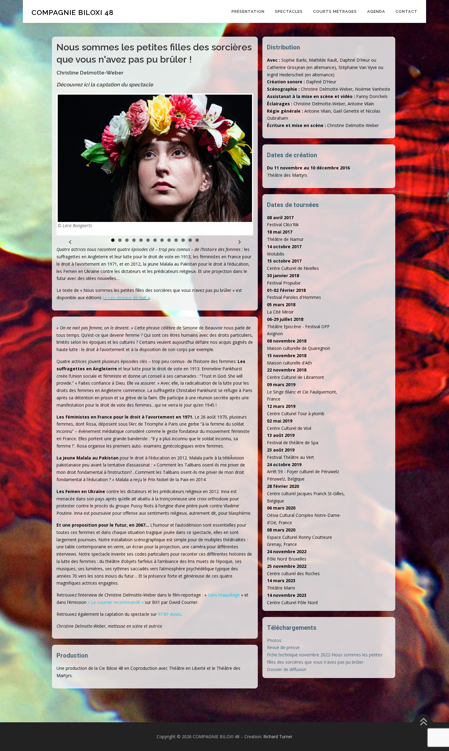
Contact (407, 11)
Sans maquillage (224, 595)
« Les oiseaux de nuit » (127, 297)
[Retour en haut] (423, 722)
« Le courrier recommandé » (116, 602)
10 (176, 240)
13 (197, 240)
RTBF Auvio (169, 614)
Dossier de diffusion (286, 669)
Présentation (248, 11)
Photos (274, 640)
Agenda (376, 11)
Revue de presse (283, 647)
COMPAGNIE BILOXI (72, 12)
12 (190, 240)
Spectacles (289, 11)
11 (183, 240)
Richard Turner (277, 736)
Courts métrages (335, 11)
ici (86, 85)
